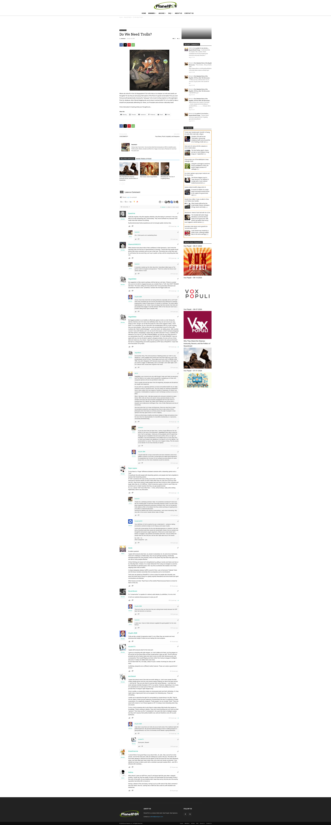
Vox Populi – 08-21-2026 (193, 246)
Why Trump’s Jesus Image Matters (148, 176)
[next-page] (123, 184)
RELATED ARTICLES (127, 159)
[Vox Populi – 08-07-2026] (198, 338)
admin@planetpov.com (156, 816)
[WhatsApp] (133, 45)
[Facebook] (121, 45)
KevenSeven (132, 591)
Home (144, 13)
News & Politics (128, 17)
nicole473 (131, 646)
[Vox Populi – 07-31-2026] (198, 388)
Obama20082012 (134, 244)
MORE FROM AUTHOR (143, 159)
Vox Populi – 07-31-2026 (193, 371)
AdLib (136, 373)
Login (128, 197)
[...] (205, 140)
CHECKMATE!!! (123, 136)
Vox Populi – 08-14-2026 (193, 278)
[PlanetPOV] (165, 6)
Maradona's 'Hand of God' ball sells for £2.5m (197, 198)
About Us (178, 13)
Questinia (131, 213)
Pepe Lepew (132, 468)
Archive (161, 13)
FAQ (169, 13)
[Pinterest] (129, 45)
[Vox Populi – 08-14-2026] (198, 307)
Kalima (130, 772)
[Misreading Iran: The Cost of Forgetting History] (170, 168)
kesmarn (123, 38)
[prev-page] (120, 184)
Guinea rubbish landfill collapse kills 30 (195, 173)
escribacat (132, 676)
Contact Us (189, 13)
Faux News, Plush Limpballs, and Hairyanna (167, 136)
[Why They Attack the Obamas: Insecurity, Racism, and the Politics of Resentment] (128, 168)
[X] (125, 45)
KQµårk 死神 (138, 296)
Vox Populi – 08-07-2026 (193, 309)
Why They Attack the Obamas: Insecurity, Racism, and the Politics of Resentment (128, 178)
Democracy (143, 174)
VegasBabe (132, 279)
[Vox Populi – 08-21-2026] (198, 275)
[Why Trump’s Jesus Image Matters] (149, 168)
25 (179, 38)
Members (151, 13)
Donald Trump (123, 174)
